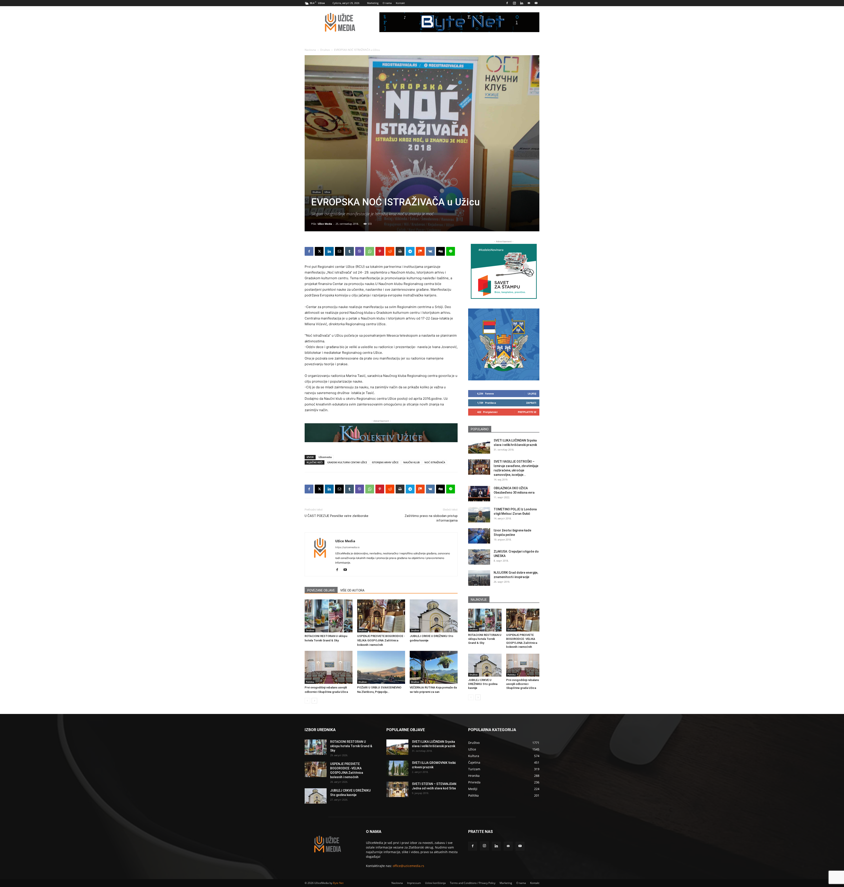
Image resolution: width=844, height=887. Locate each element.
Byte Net (338, 883)
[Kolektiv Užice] (381, 432)
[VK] (430, 251)
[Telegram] (410, 251)
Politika (310, 681)
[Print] (400, 251)
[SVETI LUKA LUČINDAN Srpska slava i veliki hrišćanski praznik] (479, 446)
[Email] (339, 251)
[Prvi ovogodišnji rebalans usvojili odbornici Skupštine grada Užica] (329, 667)
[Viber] (359, 251)
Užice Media (325, 223)
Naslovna (310, 50)
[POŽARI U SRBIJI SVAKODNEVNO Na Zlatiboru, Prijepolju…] (381, 667)
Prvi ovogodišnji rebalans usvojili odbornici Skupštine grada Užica (522, 684)
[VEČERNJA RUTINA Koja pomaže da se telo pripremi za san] (434, 667)
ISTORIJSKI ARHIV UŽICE (385, 462)
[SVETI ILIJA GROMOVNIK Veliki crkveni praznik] (397, 768)
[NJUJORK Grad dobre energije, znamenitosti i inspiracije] (479, 578)
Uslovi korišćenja (435, 883)
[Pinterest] (379, 251)
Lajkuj (532, 393)
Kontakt (400, 3)
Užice (327, 191)
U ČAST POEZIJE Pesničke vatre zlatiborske (336, 516)
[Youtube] (536, 3)
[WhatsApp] (369, 251)
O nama (387, 3)
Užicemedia (325, 457)
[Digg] (440, 251)
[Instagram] (514, 3)
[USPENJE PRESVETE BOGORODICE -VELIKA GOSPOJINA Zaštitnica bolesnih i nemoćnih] (381, 615)
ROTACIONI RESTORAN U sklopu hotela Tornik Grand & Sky (484, 638)
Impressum (414, 883)
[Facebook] (507, 3)
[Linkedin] (521, 3)
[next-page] (314, 700)
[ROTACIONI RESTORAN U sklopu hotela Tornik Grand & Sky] (329, 615)
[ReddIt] (390, 251)
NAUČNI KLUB (411, 462)
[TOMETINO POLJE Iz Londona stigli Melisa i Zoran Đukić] (479, 514)
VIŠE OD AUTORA (352, 590)
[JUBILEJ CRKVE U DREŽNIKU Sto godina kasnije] (434, 615)
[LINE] (450, 251)
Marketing (372, 3)
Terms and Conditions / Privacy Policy (472, 883)
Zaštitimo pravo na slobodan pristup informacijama (431, 518)
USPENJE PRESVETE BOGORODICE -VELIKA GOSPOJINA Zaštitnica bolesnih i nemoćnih (381, 640)
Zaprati (531, 402)
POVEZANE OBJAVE (321, 590)
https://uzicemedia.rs (347, 547)
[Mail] (529, 3)
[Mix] (420, 251)
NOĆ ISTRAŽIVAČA (434, 462)
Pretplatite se (527, 412)
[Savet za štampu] (504, 271)
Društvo (325, 50)
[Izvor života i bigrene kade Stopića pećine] (479, 536)
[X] (319, 251)
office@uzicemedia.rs (408, 866)
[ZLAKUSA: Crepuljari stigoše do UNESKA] (479, 557)
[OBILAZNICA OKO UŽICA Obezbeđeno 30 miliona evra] (479, 493)
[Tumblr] (349, 251)
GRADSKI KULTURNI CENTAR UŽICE (347, 462)
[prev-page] (307, 700)
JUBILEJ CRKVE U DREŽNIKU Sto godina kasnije (482, 684)
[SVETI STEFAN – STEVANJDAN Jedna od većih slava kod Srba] (397, 789)
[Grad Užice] (503, 344)
